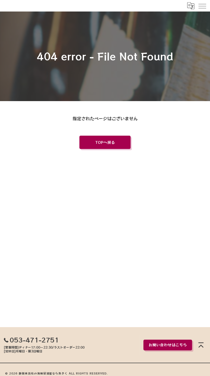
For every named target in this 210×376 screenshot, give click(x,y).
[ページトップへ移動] (201, 345)
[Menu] (202, 5)
